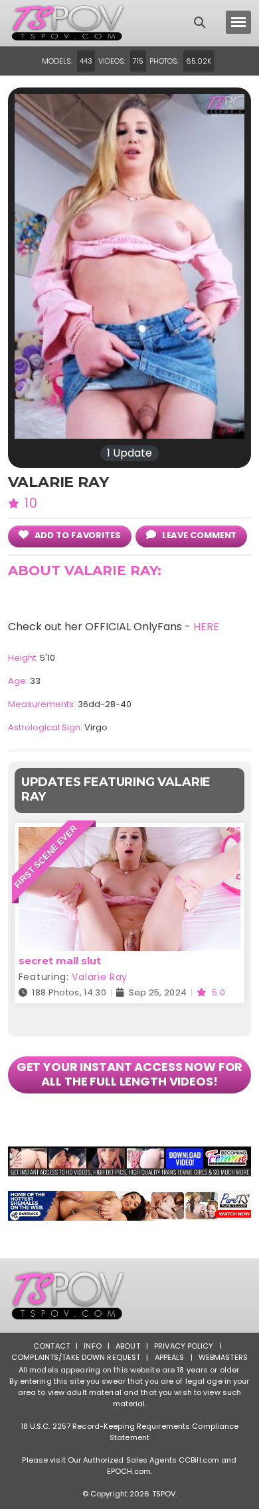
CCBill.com (199, 1460)
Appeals (170, 1357)
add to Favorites (77, 535)
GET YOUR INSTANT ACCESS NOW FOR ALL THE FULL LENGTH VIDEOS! (130, 1074)
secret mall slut (60, 960)
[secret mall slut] (130, 835)
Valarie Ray (100, 976)
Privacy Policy (184, 1346)
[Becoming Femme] (130, 1161)
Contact (51, 1346)
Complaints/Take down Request (75, 1357)
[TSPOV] (68, 23)
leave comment (198, 535)
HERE (206, 626)
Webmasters (223, 1357)
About (128, 1346)
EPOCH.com (129, 1471)
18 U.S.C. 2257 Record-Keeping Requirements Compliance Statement (130, 1432)
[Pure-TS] (130, 1206)
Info (92, 1346)
